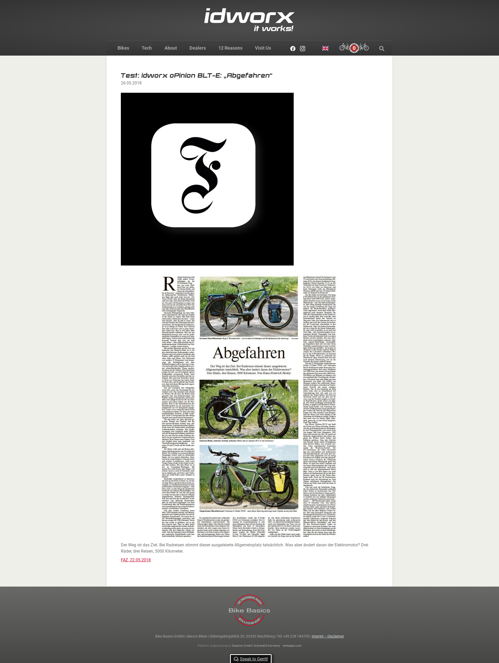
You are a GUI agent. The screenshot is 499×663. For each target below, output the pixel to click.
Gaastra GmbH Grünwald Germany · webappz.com (267, 645)
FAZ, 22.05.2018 (136, 560)
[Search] (382, 48)
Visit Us (263, 48)
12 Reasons (230, 48)
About (171, 48)
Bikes (123, 48)
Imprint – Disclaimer (328, 636)
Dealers (197, 48)
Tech (147, 48)
